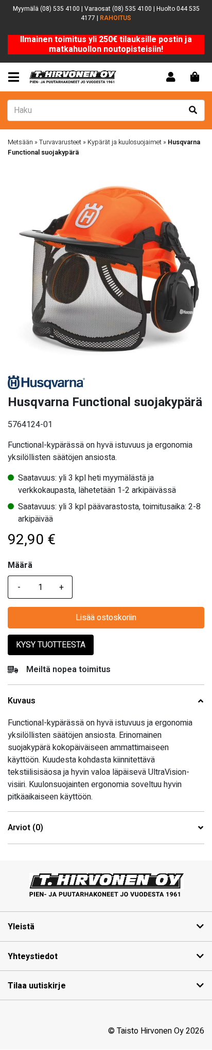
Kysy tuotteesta (50, 645)
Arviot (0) (25, 828)
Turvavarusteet (60, 142)
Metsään (20, 142)
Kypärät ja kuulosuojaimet (124, 142)
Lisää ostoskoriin (106, 618)
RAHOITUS (115, 18)
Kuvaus (22, 701)
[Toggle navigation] (15, 77)
